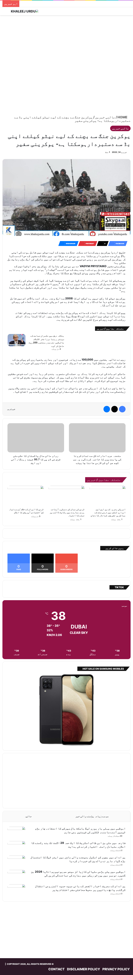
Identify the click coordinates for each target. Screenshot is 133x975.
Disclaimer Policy (83, 969)
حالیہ (28, 816)
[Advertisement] (66, 41)
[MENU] (126, 12)
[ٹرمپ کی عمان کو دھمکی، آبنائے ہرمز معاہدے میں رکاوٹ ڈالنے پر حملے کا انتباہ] (66, 496)
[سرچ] (6, 12)
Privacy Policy (116, 969)
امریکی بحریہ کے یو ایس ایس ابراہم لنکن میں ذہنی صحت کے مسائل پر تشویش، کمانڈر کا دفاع (108, 512)
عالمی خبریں (105, 117)
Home (122, 117)
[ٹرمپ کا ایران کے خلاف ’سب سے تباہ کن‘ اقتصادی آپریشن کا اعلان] (25, 496)
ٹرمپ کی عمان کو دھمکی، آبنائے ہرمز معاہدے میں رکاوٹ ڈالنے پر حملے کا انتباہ (67, 512)
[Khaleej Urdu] (24, 11)
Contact (56, 969)
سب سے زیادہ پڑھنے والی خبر (92, 816)
